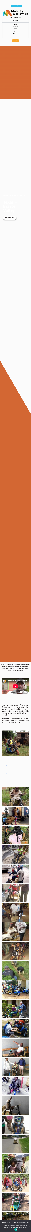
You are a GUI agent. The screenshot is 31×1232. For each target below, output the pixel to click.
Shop (15, 30)
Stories (15, 32)
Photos (15, 28)
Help (15, 24)
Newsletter (16, 26)
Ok (16, 1229)
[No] (29, 1226)
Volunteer (15, 34)
